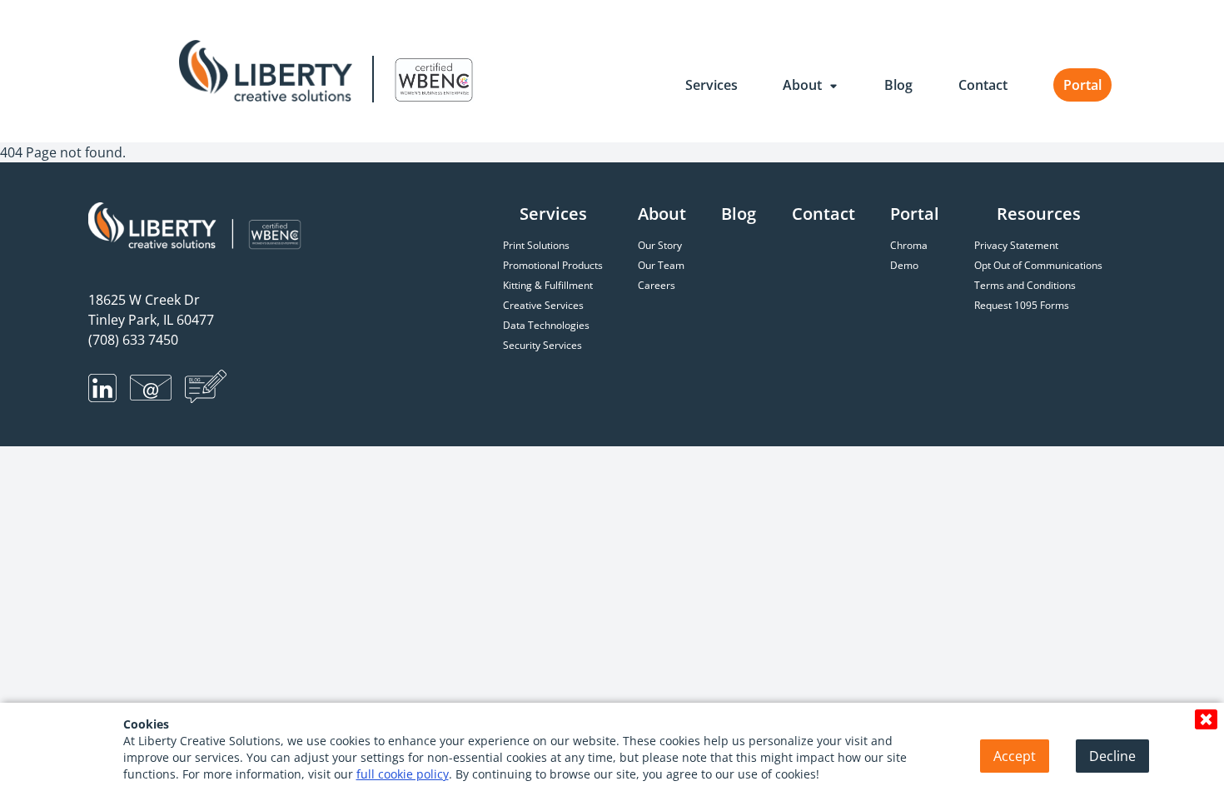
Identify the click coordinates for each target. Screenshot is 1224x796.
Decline (1112, 756)
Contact (983, 85)
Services (711, 85)
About (804, 85)
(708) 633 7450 (133, 340)
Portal (1082, 85)
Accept (1014, 756)
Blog (898, 85)
